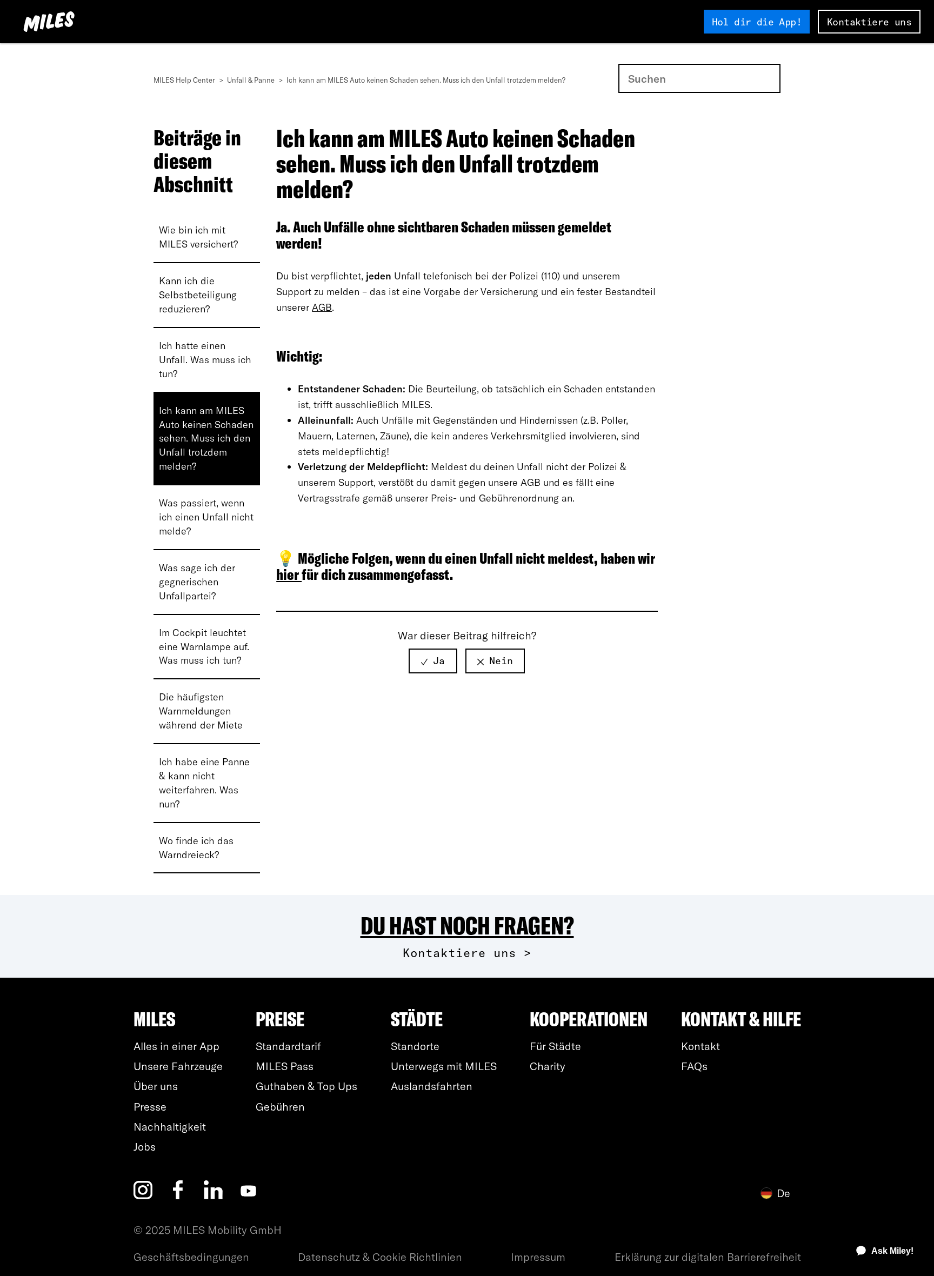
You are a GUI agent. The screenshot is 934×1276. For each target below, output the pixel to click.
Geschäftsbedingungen (191, 1257)
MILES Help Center (185, 80)
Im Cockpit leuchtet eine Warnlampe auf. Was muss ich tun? (204, 646)
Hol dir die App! (757, 22)
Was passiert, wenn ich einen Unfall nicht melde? (206, 517)
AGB (322, 307)
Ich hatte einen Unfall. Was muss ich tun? (205, 359)
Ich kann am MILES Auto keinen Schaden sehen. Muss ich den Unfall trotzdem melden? (206, 438)
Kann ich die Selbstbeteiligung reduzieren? (198, 295)
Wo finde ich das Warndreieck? (196, 847)
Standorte (415, 1046)
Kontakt (700, 1046)
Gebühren (280, 1106)
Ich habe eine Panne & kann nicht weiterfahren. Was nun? (204, 783)
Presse (150, 1106)
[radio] (433, 661)
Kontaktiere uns (869, 22)
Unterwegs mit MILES (444, 1066)
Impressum (538, 1257)
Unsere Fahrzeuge (178, 1066)
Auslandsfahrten (431, 1086)
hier (289, 574)
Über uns (156, 1086)
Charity (547, 1066)
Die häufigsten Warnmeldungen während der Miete (201, 711)
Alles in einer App (176, 1046)
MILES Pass (284, 1066)
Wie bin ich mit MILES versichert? (198, 237)
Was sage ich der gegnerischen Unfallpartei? (197, 582)
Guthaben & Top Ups (306, 1086)
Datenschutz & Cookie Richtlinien (380, 1257)
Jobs (145, 1146)
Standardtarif (288, 1046)
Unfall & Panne (251, 80)
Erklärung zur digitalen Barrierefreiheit (708, 1257)
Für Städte (555, 1046)
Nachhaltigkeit (170, 1126)
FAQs (694, 1066)
